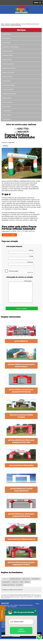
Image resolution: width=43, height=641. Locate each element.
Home (37, 603)
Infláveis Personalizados (9, 68)
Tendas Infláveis (6, 110)
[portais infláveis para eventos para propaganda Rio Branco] (21, 503)
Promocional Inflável (7, 89)
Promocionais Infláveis (8, 85)
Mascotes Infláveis (7, 76)
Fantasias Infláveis (7, 55)
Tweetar (5, 146)
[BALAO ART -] (21, 10)
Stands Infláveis (6, 106)
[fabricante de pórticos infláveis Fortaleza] (21, 404)
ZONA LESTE (26, 579)
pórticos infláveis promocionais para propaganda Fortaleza (21, 563)
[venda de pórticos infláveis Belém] (21, 455)
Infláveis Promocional (8, 72)
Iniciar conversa (21, 630)
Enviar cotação (22, 308)
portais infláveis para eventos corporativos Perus (21, 490)
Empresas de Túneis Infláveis (10, 47)
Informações (2, 614)
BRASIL (27, 582)
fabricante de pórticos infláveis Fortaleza (21, 416)
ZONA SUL (15, 582)
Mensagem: (28, 281)
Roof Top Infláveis (7, 102)
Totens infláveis (6, 115)
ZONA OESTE (6, 582)
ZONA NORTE (35, 579)
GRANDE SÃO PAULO (8, 585)
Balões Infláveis (6, 34)
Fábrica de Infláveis (7, 51)
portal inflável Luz (21, 341)
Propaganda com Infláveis (9, 93)
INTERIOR (19, 585)
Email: (32, 256)
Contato (4, 625)
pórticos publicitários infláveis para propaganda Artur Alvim (21, 441)
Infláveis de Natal (7, 59)
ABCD (21, 582)
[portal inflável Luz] (21, 331)
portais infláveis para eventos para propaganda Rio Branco (21, 515)
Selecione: (5, 579)
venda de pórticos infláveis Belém (21, 465)
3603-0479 (9, 19)
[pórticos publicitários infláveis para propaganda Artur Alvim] (21, 430)
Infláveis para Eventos (8, 64)
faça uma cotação (9, 235)
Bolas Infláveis (6, 42)
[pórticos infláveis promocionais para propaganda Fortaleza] (21, 552)
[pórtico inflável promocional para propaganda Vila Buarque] (21, 379)
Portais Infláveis (6, 81)
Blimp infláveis (6, 38)
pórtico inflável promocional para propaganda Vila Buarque (21, 391)
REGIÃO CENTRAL (15, 579)
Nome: (31, 250)
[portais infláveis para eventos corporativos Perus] (21, 478)
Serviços (21, 30)
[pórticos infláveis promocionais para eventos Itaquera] (21, 354)
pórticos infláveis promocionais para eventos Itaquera (21, 365)
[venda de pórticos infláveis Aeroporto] (21, 529)
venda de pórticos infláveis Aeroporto (21, 539)
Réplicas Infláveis (7, 98)
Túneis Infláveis (6, 119)
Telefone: (30, 262)
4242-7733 (9, 17)
